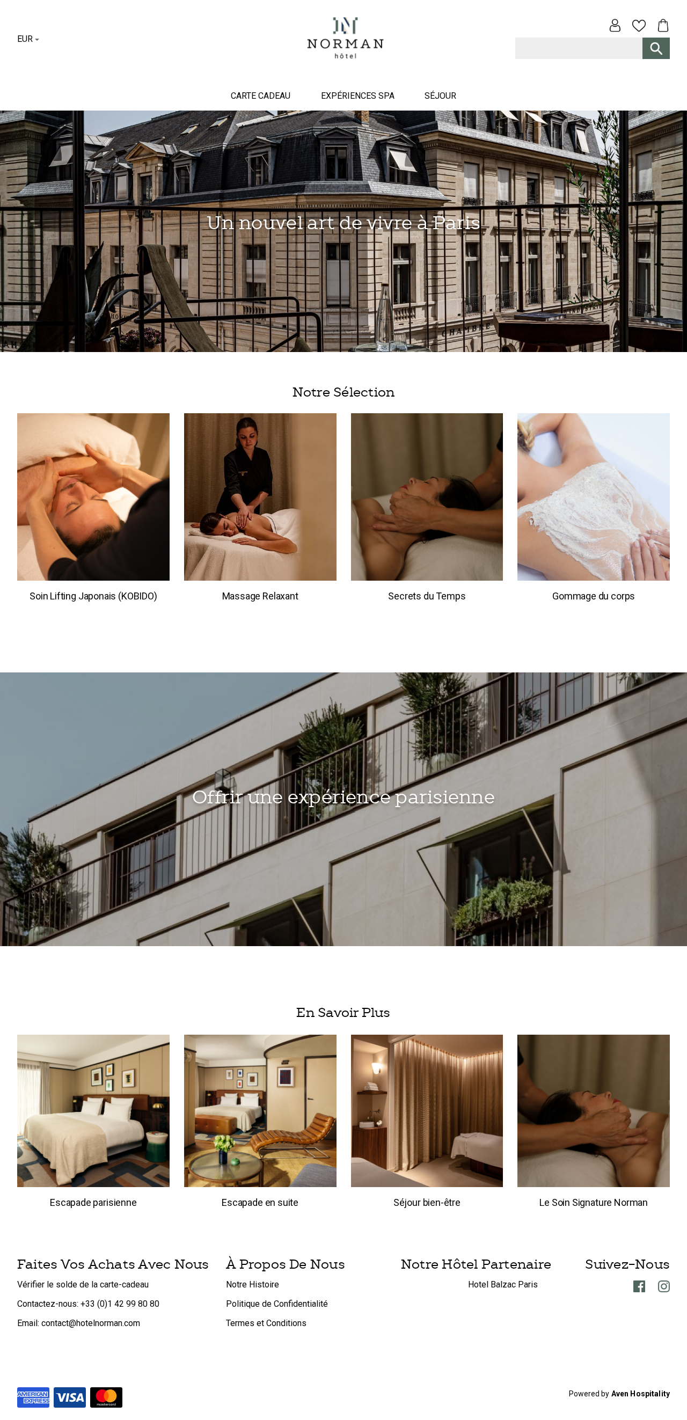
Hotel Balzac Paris (503, 1284)
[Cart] (660, 28)
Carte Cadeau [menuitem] (260, 96)
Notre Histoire (252, 1284)
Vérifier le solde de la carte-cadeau (83, 1284)
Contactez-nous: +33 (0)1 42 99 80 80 (88, 1304)
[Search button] (656, 48)
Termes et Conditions (266, 1323)
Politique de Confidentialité (277, 1304)
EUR (25, 39)
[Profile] (615, 28)
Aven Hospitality (640, 1393)
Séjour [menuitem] (440, 96)
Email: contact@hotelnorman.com (78, 1323)
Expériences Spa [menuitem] (357, 96)
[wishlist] (639, 28)
